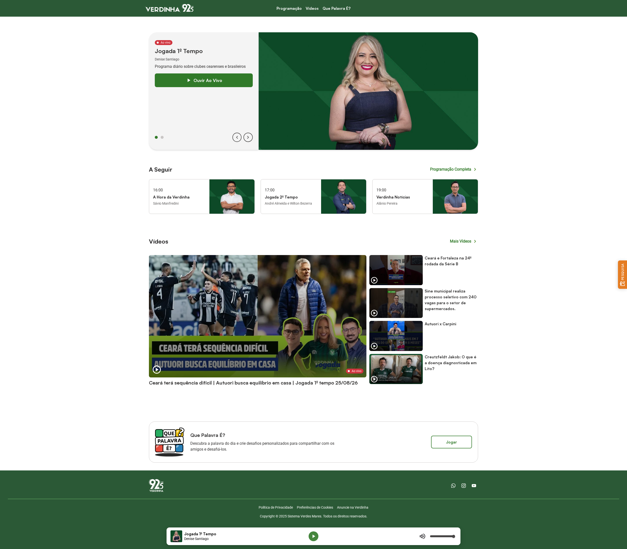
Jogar (451, 442)
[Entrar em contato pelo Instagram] (463, 485)
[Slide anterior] (237, 137)
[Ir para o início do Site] (169, 8)
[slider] (442, 536)
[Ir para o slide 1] (156, 137)
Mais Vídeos (460, 241)
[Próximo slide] (248, 137)
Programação (289, 8)
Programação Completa (450, 169)
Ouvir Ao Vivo (207, 80)
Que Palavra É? (336, 8)
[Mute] (422, 536)
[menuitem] (289, 8)
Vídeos (312, 8)
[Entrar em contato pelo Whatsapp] (453, 485)
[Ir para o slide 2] (162, 137)
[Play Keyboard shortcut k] (313, 536)
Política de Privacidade (276, 507)
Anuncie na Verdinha (352, 507)
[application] (313, 536)
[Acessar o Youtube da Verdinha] (474, 485)
